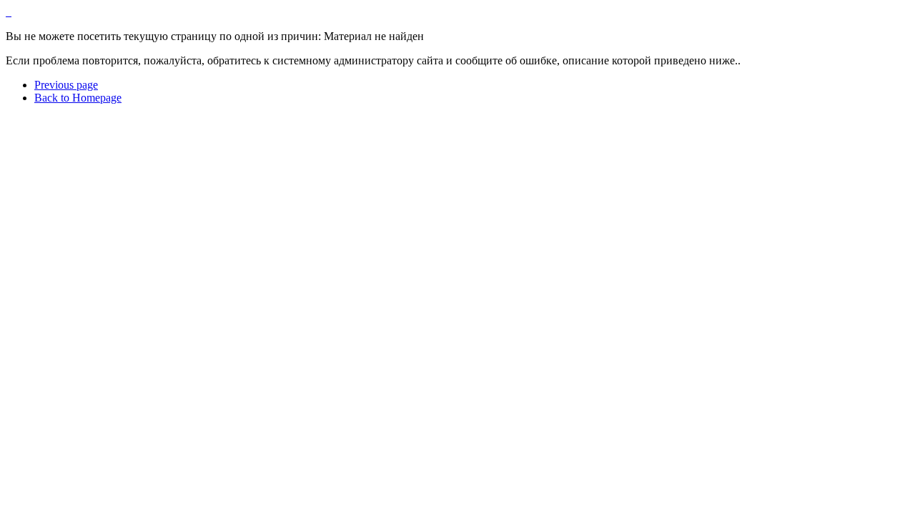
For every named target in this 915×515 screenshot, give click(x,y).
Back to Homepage (78, 98)
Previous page (66, 85)
